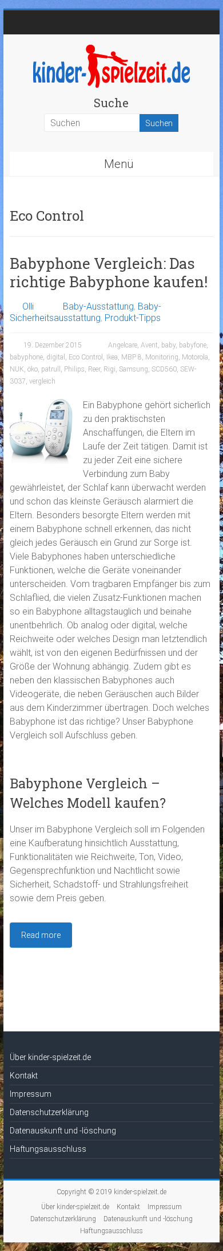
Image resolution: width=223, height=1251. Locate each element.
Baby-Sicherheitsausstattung (85, 312)
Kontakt (24, 1075)
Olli (28, 306)
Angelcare (122, 345)
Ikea (112, 357)
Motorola (195, 357)
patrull (51, 369)
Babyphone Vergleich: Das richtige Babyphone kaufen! (109, 272)
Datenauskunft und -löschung (63, 1130)
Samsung (133, 369)
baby (168, 345)
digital (55, 357)
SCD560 (164, 369)
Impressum (30, 1093)
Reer (94, 369)
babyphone (26, 357)
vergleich (42, 381)
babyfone (192, 345)
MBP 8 (131, 357)
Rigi (109, 369)
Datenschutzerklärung (49, 1112)
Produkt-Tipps (133, 317)
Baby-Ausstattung (98, 306)
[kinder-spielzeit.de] (111, 48)
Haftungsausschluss (48, 1149)
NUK (17, 369)
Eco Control (86, 357)
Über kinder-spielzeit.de (50, 1057)
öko (32, 369)
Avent (149, 345)
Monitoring (161, 357)
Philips (74, 369)
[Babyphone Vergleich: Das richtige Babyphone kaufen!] (42, 403)
